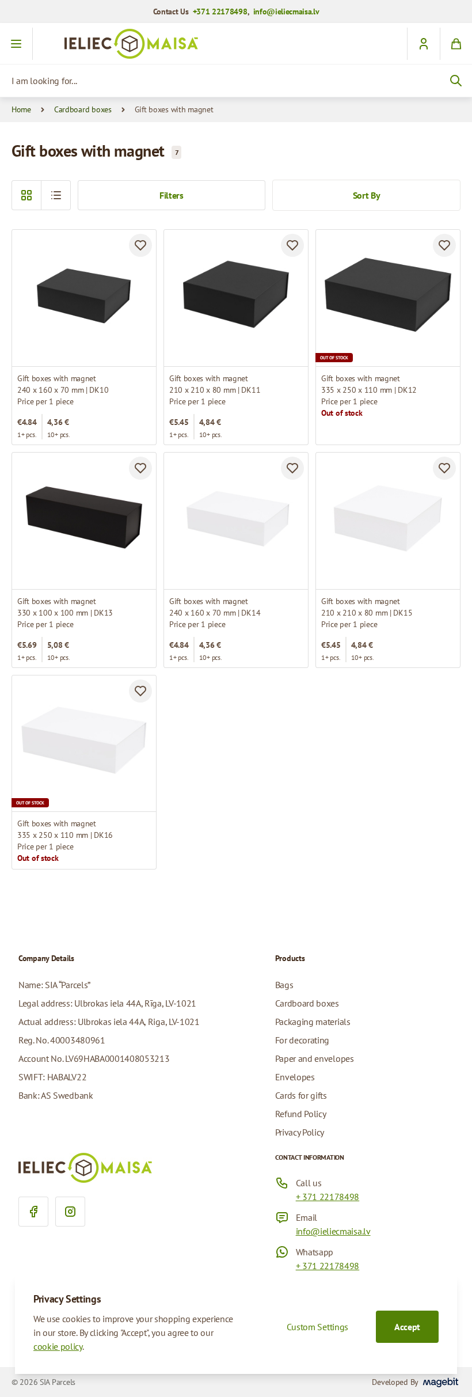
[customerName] (423, 44)
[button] (56, 195)
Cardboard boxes (83, 109)
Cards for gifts (301, 1095)
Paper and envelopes (314, 1058)
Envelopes (295, 1077)
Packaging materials (313, 1021)
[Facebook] (33, 1212)
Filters (171, 195)
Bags (284, 984)
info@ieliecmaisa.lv (286, 11)
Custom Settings (317, 1327)
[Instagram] (70, 1212)
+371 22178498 (220, 11)
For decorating (302, 1040)
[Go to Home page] (236, 43)
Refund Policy (300, 1113)
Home (21, 109)
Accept (407, 1327)
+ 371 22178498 (328, 1196)
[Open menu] (16, 44)
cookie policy (57, 1346)
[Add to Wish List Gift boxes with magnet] (140, 245)
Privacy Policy (300, 1132)
